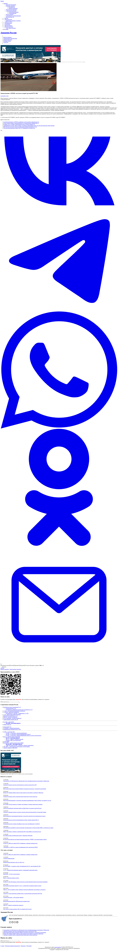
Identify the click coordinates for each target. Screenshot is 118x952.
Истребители (12, 7)
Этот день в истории (11, 28)
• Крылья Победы (7, 25)
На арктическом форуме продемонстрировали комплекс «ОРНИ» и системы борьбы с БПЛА (25, 839)
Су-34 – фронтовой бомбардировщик (12, 714)
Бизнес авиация (9, 14)
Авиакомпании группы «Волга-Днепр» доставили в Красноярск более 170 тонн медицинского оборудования (28, 125)
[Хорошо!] (21, 665)
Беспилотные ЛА (10, 17)
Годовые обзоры (7, 40)
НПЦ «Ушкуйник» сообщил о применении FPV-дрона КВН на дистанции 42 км (22, 831)
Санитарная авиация (13, 12)
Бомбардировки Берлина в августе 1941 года (13, 862)
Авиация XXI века (7, 39)
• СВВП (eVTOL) (7, 21)
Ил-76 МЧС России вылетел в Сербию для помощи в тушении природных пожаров (22, 804)
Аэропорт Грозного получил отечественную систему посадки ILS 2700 (19, 784)
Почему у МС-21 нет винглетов (13, 740)
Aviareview (5, 42)
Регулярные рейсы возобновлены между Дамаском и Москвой (17, 835)
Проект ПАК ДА (7, 726)
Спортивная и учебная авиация (13, 15)
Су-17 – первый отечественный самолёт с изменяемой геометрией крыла (20, 870)
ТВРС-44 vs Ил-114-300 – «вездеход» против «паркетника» (20, 745)
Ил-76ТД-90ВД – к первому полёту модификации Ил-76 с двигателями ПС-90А (22, 866)
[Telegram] (59, 310)
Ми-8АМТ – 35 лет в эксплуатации (11, 874)
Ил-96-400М (6, 741)
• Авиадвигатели (7, 19)
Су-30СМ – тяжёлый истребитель (11, 712)
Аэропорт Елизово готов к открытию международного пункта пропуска (20, 796)
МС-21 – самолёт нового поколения (11, 736)
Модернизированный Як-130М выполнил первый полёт (16, 901)
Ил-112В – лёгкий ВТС (8, 722)
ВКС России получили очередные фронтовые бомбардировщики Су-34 (20, 126)
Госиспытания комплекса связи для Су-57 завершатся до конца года (19, 128)
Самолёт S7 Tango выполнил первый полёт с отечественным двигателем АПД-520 (22, 893)
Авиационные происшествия (10, 38)
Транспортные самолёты (15, 669)
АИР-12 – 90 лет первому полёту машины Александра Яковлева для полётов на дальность (24, 889)
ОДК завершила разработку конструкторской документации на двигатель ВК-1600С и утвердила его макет (28, 827)
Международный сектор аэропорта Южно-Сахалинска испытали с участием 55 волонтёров (24, 788)
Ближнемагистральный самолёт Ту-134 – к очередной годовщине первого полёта (22, 885)
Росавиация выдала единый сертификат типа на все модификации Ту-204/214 (21, 823)
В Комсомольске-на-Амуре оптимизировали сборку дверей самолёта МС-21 (21, 820)
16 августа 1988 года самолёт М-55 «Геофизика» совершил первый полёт (20, 843)
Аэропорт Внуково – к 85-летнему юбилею (13, 897)
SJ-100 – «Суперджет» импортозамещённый (16, 733)
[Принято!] (16, 665)
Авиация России (9, 32)
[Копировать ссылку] (1, 664)
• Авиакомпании (7, 23)
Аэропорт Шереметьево (8, 858)
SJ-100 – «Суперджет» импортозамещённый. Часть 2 (18, 734)
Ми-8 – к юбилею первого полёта (11, 878)
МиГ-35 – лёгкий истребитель (10, 717)
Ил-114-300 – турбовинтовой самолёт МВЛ (13, 742)
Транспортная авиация (11, 9)
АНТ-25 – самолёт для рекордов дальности (13, 905)
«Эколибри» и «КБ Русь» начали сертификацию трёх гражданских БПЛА (20, 847)
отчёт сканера (57, 947)
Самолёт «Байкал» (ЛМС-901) (10, 747)
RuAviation (29, 945)
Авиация (5, 3)
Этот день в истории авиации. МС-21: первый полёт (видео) (17, 909)
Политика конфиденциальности (12, 945)
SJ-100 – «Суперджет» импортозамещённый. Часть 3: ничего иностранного (23, 735)
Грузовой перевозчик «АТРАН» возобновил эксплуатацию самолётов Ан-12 (21, 122)
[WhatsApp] (59, 428)
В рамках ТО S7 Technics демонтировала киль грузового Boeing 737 (19, 124)
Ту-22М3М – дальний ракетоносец (11, 728)
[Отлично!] (27, 665)
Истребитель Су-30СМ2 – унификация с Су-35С (17, 713)
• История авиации (8, 26)
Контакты (23, 945)
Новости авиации (7, 37)
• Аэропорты (6, 24)
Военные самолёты (10, 5)
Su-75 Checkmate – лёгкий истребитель (12, 718)
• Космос (5, 18)
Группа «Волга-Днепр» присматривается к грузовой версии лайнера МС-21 (21, 123)
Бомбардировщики (13, 8)
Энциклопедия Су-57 (11, 708)
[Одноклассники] (59, 545)
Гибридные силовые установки (13, 20)
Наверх (2, 1)
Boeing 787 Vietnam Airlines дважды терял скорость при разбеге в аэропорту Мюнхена (23, 792)
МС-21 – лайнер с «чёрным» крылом (14, 739)
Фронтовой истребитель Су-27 (10, 715)
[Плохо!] (11, 665)
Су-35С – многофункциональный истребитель (14, 710)
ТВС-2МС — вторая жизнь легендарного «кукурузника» (16, 746)
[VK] (59, 210)
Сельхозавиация (12, 13)
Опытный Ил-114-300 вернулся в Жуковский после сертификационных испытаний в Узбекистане (26, 781)
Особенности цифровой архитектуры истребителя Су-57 (19, 709)
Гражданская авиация (11, 4)
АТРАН (2, 668)
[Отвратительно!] (5, 665)
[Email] (59, 662)
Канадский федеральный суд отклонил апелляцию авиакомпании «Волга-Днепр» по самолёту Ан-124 (27, 800)
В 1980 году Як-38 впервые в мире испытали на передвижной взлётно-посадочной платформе (25, 881)
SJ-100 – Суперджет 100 (8, 731)
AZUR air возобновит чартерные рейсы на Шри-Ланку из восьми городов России (22, 808)
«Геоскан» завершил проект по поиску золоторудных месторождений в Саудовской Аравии (24, 812)
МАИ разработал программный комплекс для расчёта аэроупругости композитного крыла (24, 816)
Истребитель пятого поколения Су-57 (12, 707)
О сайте (2, 945)
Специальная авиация (11, 10)
